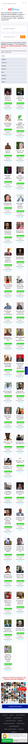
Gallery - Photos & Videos (10, 729)
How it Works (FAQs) (10, 720)
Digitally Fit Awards (17, 717)
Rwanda (4, 65)
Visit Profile (8, 109)
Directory (11, 715)
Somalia (4, 78)
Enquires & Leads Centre (9, 723)
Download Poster (8, 107)
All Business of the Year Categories (14, 678)
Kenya (3, 56)
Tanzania (4, 62)
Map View (20, 720)
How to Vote (5, 46)
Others (3, 82)
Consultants (21, 729)
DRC (3, 72)
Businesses (8, 717)
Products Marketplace (14, 726)
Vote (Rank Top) (8, 103)
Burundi (4, 69)
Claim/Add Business (15, 46)
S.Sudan (4, 75)
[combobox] (14, 28)
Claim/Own (6, 104)
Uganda (4, 59)
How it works (26, 371)
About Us (5, 715)
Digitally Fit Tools (21, 723)
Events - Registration (20, 715)
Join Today (15, 740)
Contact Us (14, 731)
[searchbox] (14, 28)
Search (22, 36)
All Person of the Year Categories (13, 677)
